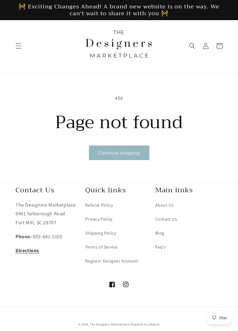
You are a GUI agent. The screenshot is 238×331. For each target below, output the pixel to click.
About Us (164, 205)
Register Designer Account (111, 261)
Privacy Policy (98, 219)
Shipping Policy (100, 233)
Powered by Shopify (145, 324)
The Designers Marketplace (110, 324)
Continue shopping (119, 153)
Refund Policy (99, 205)
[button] (18, 46)
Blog (159, 233)
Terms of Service (101, 247)
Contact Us (166, 219)
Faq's (160, 247)
